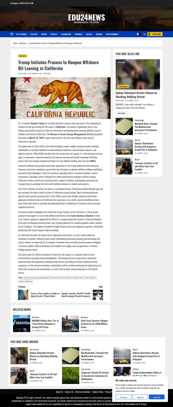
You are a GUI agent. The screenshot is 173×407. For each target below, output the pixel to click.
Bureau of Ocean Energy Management (36, 277)
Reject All (140, 397)
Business (78, 34)
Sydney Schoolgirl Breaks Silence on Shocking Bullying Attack (136, 95)
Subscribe (156, 34)
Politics (34, 34)
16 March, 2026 (39, 331)
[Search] (144, 34)
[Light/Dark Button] (139, 34)
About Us (59, 391)
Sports (54, 34)
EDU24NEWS (86, 17)
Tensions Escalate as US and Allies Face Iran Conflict (146, 166)
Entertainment (112, 34)
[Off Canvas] (12, 34)
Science (99, 34)
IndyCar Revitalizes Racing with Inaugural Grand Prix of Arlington (146, 146)
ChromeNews (131, 404)
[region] (140, 389)
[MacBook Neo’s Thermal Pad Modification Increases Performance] (124, 126)
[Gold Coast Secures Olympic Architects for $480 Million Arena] (70, 323)
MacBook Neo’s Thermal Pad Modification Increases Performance (146, 127)
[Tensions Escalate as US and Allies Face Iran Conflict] (124, 165)
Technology (66, 34)
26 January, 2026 (36, 74)
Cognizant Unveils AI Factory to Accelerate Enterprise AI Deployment (95, 375)
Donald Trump (78, 277)
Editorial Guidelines (82, 391)
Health (89, 34)
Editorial (23, 74)
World (44, 34)
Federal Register (90, 277)
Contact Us (69, 391)
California (54, 277)
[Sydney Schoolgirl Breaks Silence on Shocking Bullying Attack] (138, 74)
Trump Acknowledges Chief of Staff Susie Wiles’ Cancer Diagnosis (147, 375)
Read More (121, 113)
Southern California (25, 281)
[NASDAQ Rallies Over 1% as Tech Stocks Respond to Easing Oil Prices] (21, 323)
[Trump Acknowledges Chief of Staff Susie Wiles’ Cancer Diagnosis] (122, 375)
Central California (65, 277)
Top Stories (21, 34)
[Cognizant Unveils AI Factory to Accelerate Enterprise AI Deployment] (70, 375)
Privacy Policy (110, 391)
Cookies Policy (97, 391)
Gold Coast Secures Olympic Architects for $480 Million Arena (94, 324)
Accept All (156, 397)
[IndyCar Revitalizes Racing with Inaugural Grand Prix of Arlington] (124, 146)
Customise (123, 397)
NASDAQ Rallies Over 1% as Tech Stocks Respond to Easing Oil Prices (45, 324)
